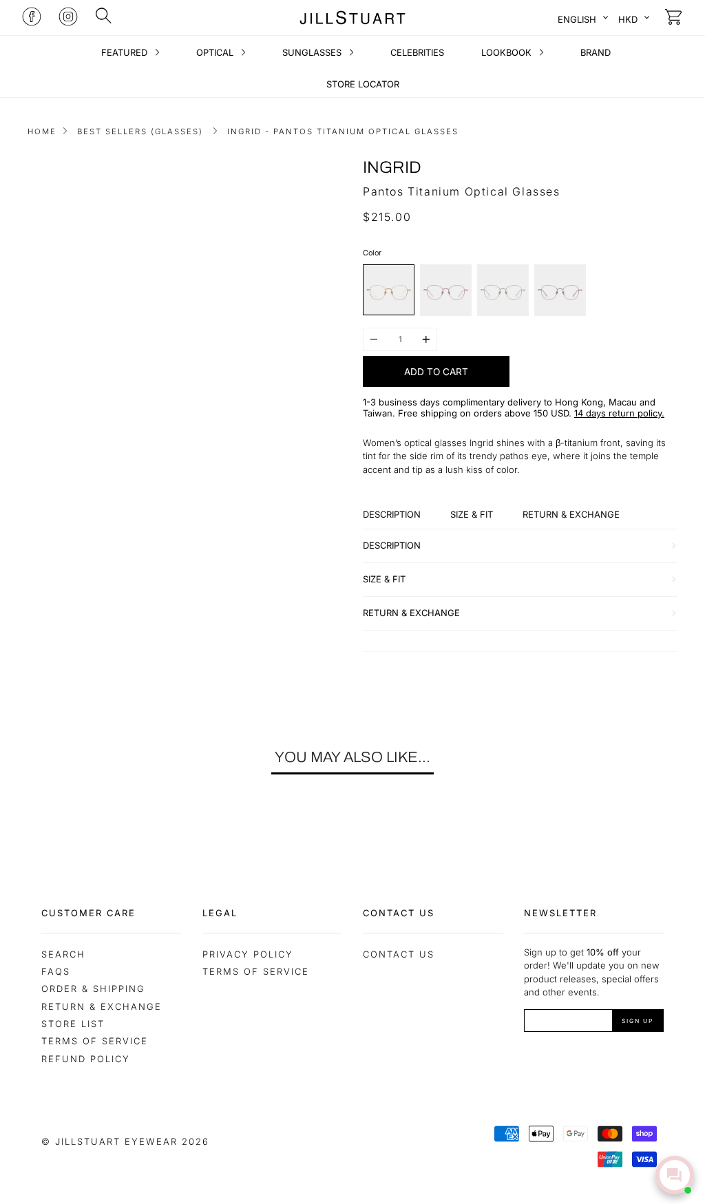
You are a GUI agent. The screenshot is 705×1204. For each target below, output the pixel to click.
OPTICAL (216, 52)
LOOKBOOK (507, 52)
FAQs (55, 971)
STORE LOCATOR (362, 83)
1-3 (369, 402)
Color (372, 253)
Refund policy (85, 1058)
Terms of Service (94, 1040)
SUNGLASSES (313, 52)
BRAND (595, 52)
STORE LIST (73, 1023)
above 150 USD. (538, 413)
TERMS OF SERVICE (255, 971)
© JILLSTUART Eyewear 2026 (125, 1141)
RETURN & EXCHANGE (101, 1006)
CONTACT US (398, 954)
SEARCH (63, 954)
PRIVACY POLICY (247, 954)
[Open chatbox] (674, 1175)
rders (490, 413)
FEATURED (125, 52)
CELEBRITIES (417, 52)
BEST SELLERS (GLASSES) (140, 131)
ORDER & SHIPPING (93, 988)
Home (42, 131)
